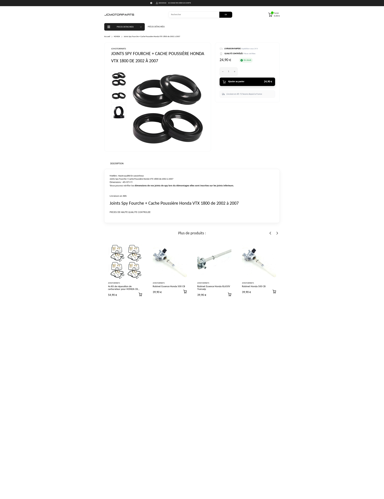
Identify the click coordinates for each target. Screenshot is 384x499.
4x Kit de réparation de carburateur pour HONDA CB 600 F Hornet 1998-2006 (123, 289)
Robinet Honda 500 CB (254, 286)
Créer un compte (184, 3)
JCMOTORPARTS (118, 49)
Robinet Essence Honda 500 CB (169, 286)
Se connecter (173, 3)
